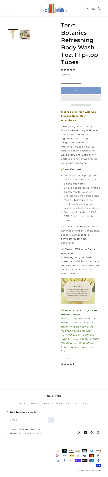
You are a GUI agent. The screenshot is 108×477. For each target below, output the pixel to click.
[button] (68, 69)
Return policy (81, 403)
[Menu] (8, 8)
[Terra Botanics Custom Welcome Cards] (78, 304)
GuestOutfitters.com (93, 470)
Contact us (48, 403)
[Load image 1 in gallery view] (13, 35)
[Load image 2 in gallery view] (24, 35)
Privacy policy (63, 403)
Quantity (65, 75)
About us (34, 403)
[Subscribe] (51, 420)
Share (67, 358)
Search (23, 403)
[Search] (87, 8)
